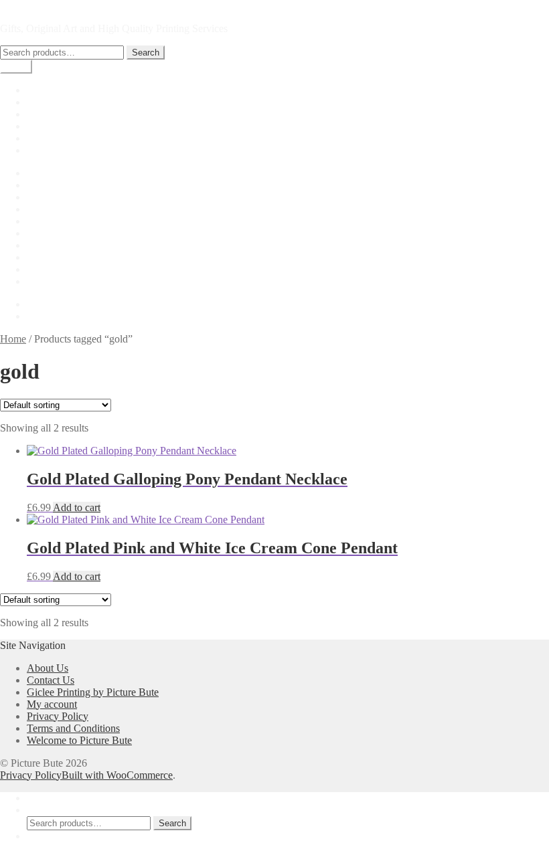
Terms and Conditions (73, 281)
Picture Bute (26, 5)
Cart (36, 138)
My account (52, 114)
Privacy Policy (57, 257)
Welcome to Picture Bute (79, 740)
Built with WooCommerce (117, 775)
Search (145, 53)
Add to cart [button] (76, 507)
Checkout (47, 126)
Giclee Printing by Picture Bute (93, 150)
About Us (47, 185)
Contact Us (50, 221)
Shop (38, 102)
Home (40, 90)
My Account (53, 797)
